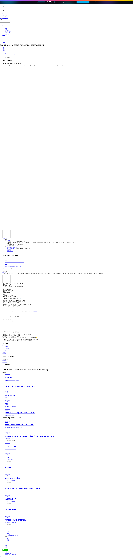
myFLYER (4, 15)
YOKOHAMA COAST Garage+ (12, 247)
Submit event (7, 34)
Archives (6, 39)
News (3, 38)
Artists (3, 35)
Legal (8, 540)
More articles (4, 362)
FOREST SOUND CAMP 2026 (15, 520)
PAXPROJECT (10, 499)
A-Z (5, 36)
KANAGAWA (11, 248)
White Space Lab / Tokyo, (10, 491)
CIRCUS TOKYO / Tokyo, (10, 406)
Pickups (6, 29)
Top (3, 47)
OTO (6, 404)
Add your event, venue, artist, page (12, 535)
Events (3, 11)
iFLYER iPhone (7, 552)
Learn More (35, 311)
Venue (3, 50)
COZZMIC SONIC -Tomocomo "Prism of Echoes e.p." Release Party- (29, 436)
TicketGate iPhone (8, 553)
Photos (3, 13)
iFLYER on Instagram (8, 545)
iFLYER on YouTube (8, 546)
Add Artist (4, 353)
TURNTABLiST (10, 447)
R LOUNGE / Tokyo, (9, 470)
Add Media (4, 360)
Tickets (6, 28)
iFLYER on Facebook (8, 544)
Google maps (9, 250)
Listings (6, 26)
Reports (6, 40)
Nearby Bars (9, 249)
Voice (3, 49)
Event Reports (7, 30)
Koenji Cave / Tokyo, (9, 415)
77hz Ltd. (13, 528)
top (0, 556)
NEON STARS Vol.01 (12, 478)
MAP (7, 248)
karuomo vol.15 (10, 509)
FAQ (7, 538)
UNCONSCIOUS (11, 395)
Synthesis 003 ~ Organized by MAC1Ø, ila (20, 413)
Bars (3, 12)
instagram (8, 251)
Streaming (6, 27)
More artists (4, 345)
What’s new (93, 2)
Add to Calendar (5, 238)
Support (8, 539)
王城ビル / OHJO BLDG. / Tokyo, (12, 380)
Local (5, 33)
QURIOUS (8, 378)
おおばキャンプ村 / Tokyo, (10, 522)
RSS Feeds (6, 547)
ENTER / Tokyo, (9, 397)
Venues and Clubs (7, 31)
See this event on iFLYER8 (83, 2)
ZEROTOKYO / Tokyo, (10, 480)
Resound (8, 467)
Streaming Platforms (8, 32)
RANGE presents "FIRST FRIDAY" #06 (19, 425)
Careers (8, 541)
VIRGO (7, 457)
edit (6, 15)
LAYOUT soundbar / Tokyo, (10, 449)
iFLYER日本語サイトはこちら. (8, 21)
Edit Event (8, 240)
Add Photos (4, 272)
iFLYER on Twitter (8, 543)
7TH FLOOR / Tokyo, (9, 438)
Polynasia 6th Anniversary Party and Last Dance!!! (23, 488)
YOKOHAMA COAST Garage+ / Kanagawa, (13, 427)
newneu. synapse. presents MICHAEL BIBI (20, 386)
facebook (11, 251)
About (8, 537)
